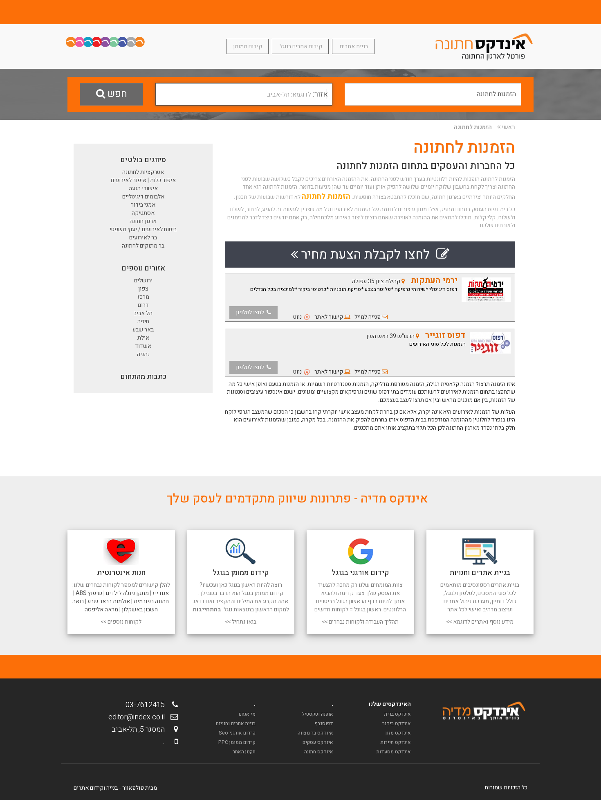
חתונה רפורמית (151, 601)
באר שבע (143, 329)
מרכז (143, 297)
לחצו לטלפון (251, 312)
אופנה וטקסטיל (317, 714)
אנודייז (160, 593)
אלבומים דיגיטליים (143, 196)
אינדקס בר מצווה (315, 733)
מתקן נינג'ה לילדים (127, 593)
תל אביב (143, 313)
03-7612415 (148, 704)
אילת (143, 338)
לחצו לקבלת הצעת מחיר (367, 254)
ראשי (508, 127)
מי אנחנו (247, 714)
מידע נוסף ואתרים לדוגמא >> (480, 621)
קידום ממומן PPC (237, 742)
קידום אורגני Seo (237, 733)
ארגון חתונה (143, 221)
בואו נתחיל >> (240, 621)
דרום (143, 305)
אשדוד (143, 346)
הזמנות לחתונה (473, 127)
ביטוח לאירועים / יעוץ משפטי (143, 229)
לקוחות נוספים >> (121, 621)
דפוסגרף (324, 723)
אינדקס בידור (396, 723)
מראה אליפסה (101, 609)
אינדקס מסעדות (394, 751)
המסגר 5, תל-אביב (141, 729)
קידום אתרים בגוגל (300, 46)
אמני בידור (143, 205)
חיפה (143, 321)
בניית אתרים (353, 46)
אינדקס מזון (398, 733)
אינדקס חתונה (318, 751)
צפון (143, 288)
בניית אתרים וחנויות (236, 723)
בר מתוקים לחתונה (143, 245)
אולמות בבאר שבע (108, 601)
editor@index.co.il (139, 717)
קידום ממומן (247, 46)
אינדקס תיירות (396, 742)
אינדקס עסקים (318, 742)
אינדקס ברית (397, 714)
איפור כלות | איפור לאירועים (143, 180)
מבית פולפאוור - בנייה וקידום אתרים (115, 788)
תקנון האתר (244, 751)
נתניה (143, 354)
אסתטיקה (143, 213)
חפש (116, 94)
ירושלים (143, 280)
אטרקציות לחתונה (143, 172)
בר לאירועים (143, 237)
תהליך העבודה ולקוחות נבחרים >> (360, 621)
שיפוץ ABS (89, 593)
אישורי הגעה (143, 188)
